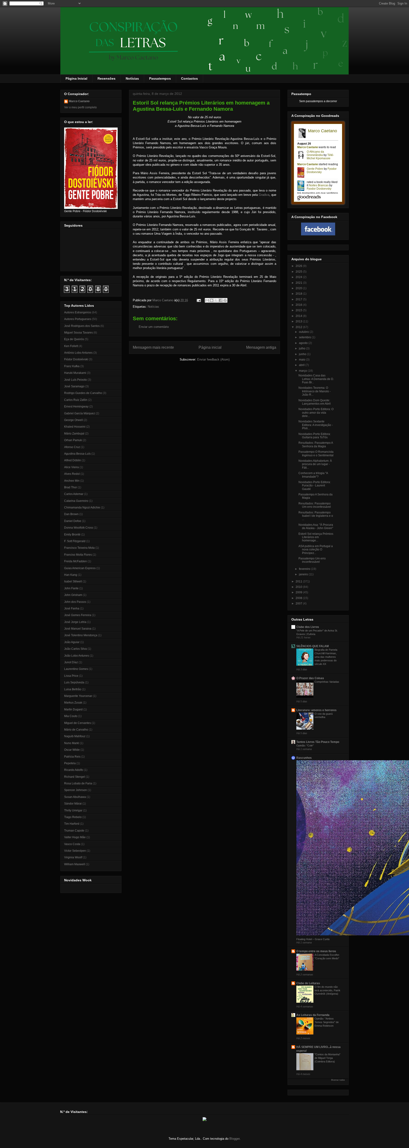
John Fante (71, 588)
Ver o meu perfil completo (80, 107)
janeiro (304, 574)
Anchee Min (72, 480)
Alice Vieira (71, 467)
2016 (299, 304)
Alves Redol (72, 474)
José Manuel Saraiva (77, 628)
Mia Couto (70, 716)
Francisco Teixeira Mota (79, 547)
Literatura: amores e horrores (316, 710)
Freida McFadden (75, 561)
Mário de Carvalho (76, 729)
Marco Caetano (79, 101)
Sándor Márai (73, 803)
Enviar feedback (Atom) (213, 359)
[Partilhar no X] (216, 300)
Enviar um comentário (154, 327)
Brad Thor (70, 487)
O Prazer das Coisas (310, 678)
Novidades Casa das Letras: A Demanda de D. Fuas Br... (316, 379)
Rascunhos (304, 757)
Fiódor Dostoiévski (76, 359)
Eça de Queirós (74, 339)
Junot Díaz (71, 662)
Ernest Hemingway (76, 406)
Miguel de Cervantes (77, 723)
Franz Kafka (72, 366)
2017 (299, 299)
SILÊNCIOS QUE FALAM (312, 646)
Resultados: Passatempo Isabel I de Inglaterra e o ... (315, 516)
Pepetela (70, 763)
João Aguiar (72, 642)
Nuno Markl (71, 743)
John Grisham (73, 595)
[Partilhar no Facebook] (220, 300)
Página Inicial (76, 78)
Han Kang (70, 574)
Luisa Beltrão (72, 689)
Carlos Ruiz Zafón (75, 400)
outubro (304, 332)
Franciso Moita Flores (78, 554)
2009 (299, 592)
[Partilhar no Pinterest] (225, 300)
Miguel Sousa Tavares (78, 332)
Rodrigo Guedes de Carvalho (83, 393)
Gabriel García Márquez (79, 413)
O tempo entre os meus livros (316, 951)
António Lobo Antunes (78, 352)
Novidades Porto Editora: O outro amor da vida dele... (315, 412)
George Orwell (73, 420)
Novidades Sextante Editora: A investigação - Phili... (315, 425)
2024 (299, 277)
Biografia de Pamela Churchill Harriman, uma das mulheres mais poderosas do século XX (326, 656)
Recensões (107, 78)
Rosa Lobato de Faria (78, 783)
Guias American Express (80, 568)
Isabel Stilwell (73, 581)
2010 (299, 587)
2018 (299, 293)
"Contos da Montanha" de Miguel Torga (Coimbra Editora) (327, 1058)
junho (303, 354)
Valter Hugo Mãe (75, 837)
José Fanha (71, 608)
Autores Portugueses (77, 319)
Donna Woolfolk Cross (78, 527)
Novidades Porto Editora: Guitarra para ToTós (314, 435)
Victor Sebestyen (75, 850)
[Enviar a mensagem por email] (207, 300)
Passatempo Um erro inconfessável (312, 560)
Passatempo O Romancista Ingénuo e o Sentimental (315, 453)
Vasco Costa (72, 844)
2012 (299, 327)
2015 (299, 310)
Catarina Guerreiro (76, 501)
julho (302, 348)
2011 (299, 581)
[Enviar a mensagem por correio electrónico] (198, 300)
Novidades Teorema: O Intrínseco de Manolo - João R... (314, 391)
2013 (299, 321)
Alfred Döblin (72, 460)
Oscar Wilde (72, 749)
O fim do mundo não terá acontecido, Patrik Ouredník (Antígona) (327, 990)
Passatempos (160, 78)
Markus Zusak (73, 702)
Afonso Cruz (72, 447)
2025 (299, 271)
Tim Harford (71, 823)
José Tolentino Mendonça (80, 635)
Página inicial (210, 347)
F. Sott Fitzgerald (74, 541)
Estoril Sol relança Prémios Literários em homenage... (315, 537)
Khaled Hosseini (74, 426)
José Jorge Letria (75, 622)
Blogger (234, 1138)
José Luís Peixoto (75, 379)
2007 (299, 603)
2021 (299, 282)
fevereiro (305, 569)
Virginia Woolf (73, 857)
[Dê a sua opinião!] (211, 300)
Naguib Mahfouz (74, 736)
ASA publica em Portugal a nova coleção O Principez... (315, 549)
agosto (303, 343)
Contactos (189, 78)
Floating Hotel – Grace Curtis (313, 939)
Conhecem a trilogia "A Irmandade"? (313, 474)
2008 (299, 598)
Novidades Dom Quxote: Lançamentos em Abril (314, 402)
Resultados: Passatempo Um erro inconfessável (314, 505)
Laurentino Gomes (76, 669)
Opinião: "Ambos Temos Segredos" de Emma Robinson (327, 1022)
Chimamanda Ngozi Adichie (82, 507)
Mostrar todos (338, 1080)
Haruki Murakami (75, 373)
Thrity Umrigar (73, 810)
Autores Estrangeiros (77, 312)
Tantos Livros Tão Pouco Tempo (317, 742)
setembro (305, 337)
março (303, 370)
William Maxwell (74, 864)
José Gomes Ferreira (77, 615)
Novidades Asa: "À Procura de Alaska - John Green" (315, 526)
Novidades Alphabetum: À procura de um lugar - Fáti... (315, 464)
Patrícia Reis (72, 756)
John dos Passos (75, 602)
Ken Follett (71, 346)
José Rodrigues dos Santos (82, 326)
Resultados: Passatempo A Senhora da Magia (315, 444)
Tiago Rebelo (73, 817)
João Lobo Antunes (76, 655)
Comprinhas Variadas (327, 681)
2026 (299, 266)
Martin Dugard (73, 709)
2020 (299, 288)
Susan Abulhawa (75, 797)
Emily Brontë (72, 534)
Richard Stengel (74, 776)
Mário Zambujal (74, 433)
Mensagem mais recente (153, 347)
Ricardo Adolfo (73, 770)
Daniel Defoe (72, 521)
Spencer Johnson (75, 790)
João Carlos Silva (75, 648)
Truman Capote (74, 830)
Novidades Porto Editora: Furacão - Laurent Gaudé (314, 485)
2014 (299, 316)
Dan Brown (71, 514)
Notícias (132, 78)
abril (302, 365)
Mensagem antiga (261, 347)
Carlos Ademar (73, 494)
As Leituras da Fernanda (312, 1015)
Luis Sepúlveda (74, 682)
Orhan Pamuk (73, 440)
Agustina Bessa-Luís (77, 453)
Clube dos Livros (307, 627)
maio (302, 359)
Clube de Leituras (308, 983)
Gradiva (264, 195)
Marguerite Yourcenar (78, 696)
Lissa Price (71, 675)
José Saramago (74, 386)
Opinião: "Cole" (305, 745)
